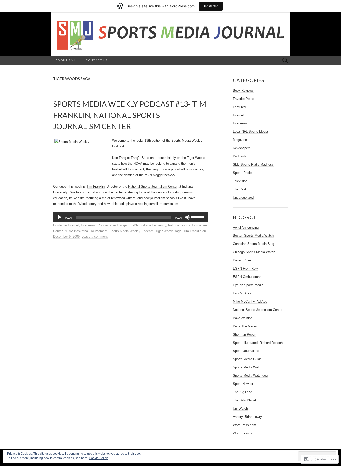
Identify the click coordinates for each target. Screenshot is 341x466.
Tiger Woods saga (168, 231)
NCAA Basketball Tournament (85, 231)
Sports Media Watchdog (250, 375)
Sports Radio (242, 173)
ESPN (133, 225)
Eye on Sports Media (248, 285)
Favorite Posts (243, 99)
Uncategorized (243, 197)
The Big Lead (242, 392)
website (79, 198)
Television (240, 181)
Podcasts (104, 225)
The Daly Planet (244, 400)
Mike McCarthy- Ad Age (250, 301)
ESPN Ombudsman (247, 277)
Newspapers (242, 148)
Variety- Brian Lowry (247, 417)
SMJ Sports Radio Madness (253, 164)
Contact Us (97, 60)
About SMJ (66, 60)
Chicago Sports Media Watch (254, 252)
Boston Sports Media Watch (253, 235)
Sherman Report (244, 334)
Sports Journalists (246, 351)
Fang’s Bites (140, 158)
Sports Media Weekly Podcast (131, 231)
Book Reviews (243, 90)
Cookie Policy (98, 458)
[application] (130, 217)
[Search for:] (285, 60)
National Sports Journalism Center (152, 186)
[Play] (59, 217)
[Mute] (187, 217)
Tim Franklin (96, 186)
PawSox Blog (242, 318)
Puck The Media (245, 326)
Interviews (88, 225)
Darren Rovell (242, 260)
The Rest (239, 189)
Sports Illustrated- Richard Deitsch (258, 343)
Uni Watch (240, 408)
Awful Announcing (246, 227)
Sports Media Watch (247, 367)
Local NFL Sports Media (250, 131)
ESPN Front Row (245, 268)
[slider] (198, 216)
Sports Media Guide (247, 359)
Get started (211, 6)
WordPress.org (243, 433)
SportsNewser (243, 384)
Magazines (241, 140)
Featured (239, 107)
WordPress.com (244, 425)
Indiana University (153, 225)
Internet (73, 225)
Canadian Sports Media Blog (253, 244)
